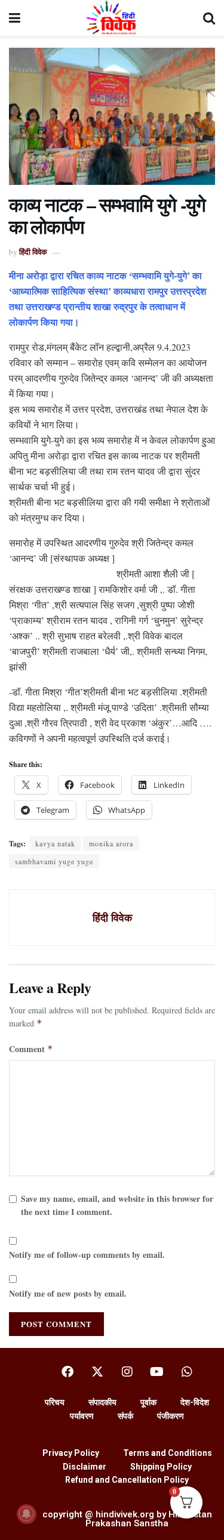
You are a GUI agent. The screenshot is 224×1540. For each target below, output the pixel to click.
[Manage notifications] (26, 1513)
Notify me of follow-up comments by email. (87, 1254)
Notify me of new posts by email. (68, 1293)
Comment (31, 1049)
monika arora (111, 843)
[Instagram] (127, 1372)
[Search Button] (209, 18)
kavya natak (55, 843)
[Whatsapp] (187, 1372)
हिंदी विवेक (33, 251)
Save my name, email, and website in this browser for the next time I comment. (117, 1205)
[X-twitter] (97, 1372)
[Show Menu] (14, 18)
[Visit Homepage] (111, 18)
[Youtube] (157, 1372)
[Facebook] (67, 1372)
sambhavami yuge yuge (54, 861)
